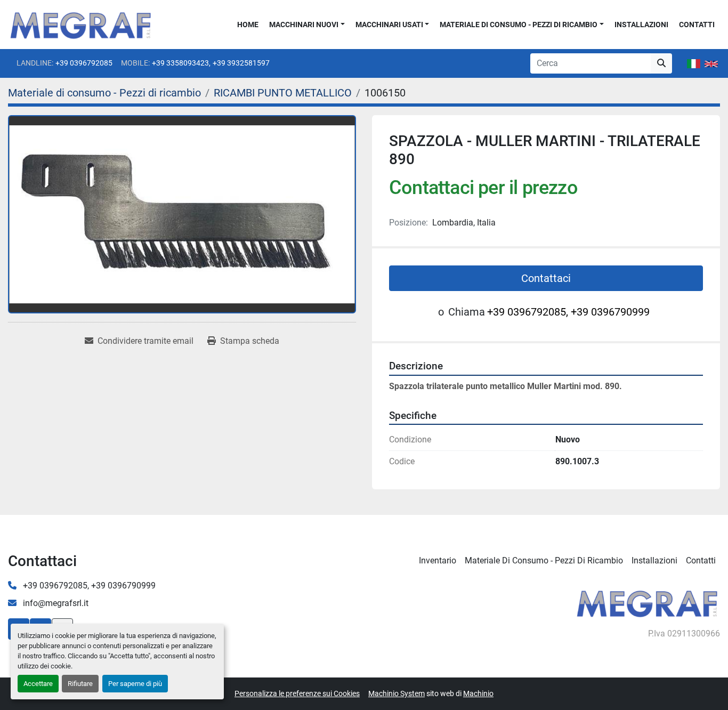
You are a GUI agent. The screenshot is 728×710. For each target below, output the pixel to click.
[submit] (661, 63)
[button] (307, 24)
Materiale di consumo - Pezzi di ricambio (518, 24)
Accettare (38, 684)
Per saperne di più (135, 684)
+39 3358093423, (181, 63)
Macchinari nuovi (303, 24)
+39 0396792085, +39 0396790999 (568, 311)
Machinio (478, 693)
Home (247, 24)
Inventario (437, 560)
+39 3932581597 (241, 63)
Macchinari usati (389, 24)
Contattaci (546, 278)
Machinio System (396, 693)
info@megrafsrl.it (54, 603)
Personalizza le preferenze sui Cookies (297, 693)
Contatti (697, 24)
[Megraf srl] (647, 602)
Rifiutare (80, 684)
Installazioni (641, 24)
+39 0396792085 (83, 63)
